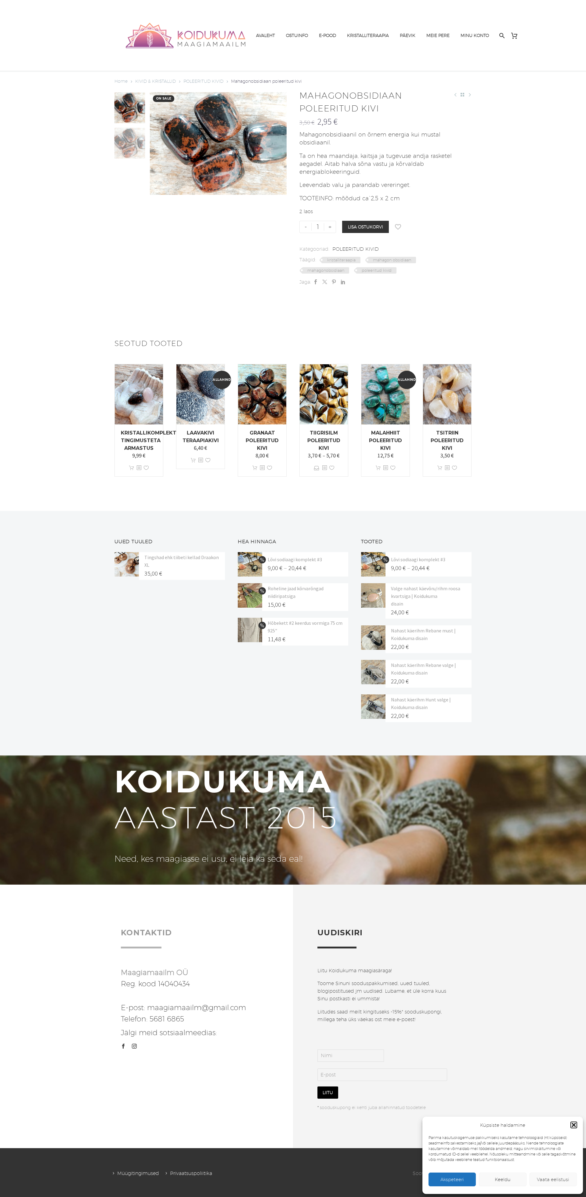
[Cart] (516, 35)
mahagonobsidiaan (325, 270)
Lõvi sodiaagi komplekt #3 (295, 559)
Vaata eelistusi (553, 1179)
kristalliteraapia (341, 259)
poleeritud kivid (377, 270)
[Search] (501, 35)
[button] (574, 1125)
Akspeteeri (452, 1179)
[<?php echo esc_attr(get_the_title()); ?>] (138, 468)
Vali (317, 468)
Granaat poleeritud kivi (262, 440)
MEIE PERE (438, 35)
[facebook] (123, 1046)
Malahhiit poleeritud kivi (385, 440)
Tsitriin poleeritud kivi (447, 440)
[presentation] (157, 143)
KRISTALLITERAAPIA (368, 35)
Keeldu (503, 1179)
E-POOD (327, 35)
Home (121, 81)
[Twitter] (324, 282)
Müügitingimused (138, 1173)
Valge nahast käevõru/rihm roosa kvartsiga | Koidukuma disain (425, 596)
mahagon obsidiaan (392, 259)
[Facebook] (315, 282)
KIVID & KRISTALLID (155, 81)
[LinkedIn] (343, 282)
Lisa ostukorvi (365, 226)
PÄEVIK (407, 35)
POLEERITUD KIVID (203, 81)
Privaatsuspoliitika (191, 1173)
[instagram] (134, 1046)
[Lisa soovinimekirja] (398, 227)
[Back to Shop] (462, 94)
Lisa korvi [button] (131, 468)
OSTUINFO (297, 35)
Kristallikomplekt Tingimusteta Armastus (148, 440)
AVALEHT (265, 35)
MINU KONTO (475, 35)
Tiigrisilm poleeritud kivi (323, 440)
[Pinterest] (333, 282)
